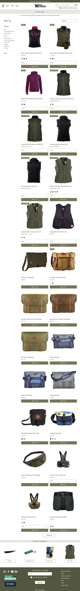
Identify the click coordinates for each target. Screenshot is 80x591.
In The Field (6, 42)
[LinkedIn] (16, 571)
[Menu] (3, 6)
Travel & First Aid (8, 38)
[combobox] (69, 20)
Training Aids (7, 33)
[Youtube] (12, 571)
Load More (49, 535)
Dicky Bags (6, 46)
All (4, 29)
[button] (76, 5)
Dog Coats (6, 37)
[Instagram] (4, 571)
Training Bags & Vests (9, 31)
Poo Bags (6, 48)
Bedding (6, 44)
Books (5, 35)
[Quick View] (63, 216)
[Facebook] (8, 571)
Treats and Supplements (9, 40)
